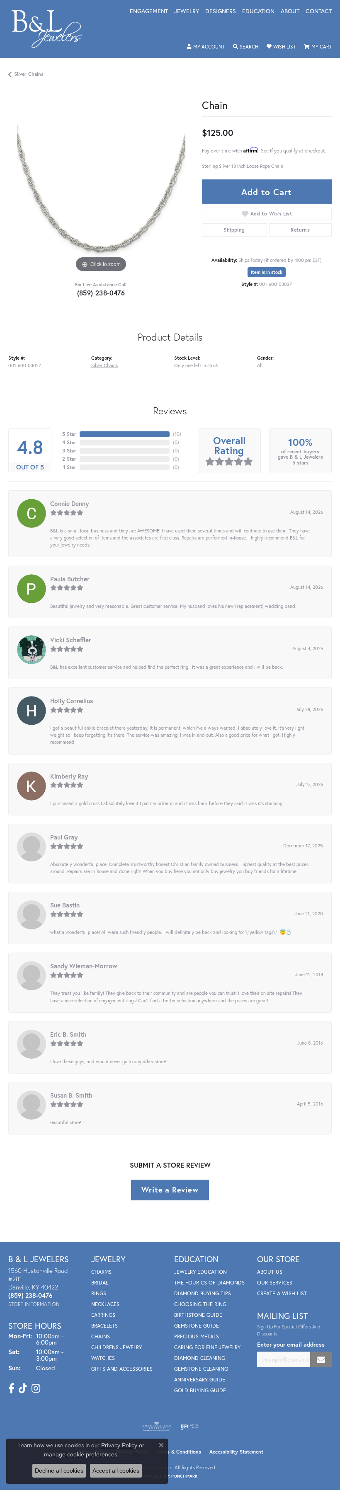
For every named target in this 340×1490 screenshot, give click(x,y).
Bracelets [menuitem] (104, 1325)
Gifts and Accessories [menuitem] (122, 1368)
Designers (220, 11)
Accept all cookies (115, 1470)
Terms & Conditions (178, 1452)
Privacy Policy (119, 1445)
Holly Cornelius (71, 701)
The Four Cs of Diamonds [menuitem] (209, 1282)
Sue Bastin (65, 905)
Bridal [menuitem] (99, 1282)
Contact (319, 11)
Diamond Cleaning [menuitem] (199, 1358)
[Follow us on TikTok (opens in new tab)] (23, 1388)
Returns (300, 230)
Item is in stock (266, 272)
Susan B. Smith (71, 1095)
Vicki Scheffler (70, 640)
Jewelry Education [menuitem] (200, 1271)
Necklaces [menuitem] (105, 1304)
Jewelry (186, 11)
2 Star (69, 459)
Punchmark (184, 1476)
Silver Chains (29, 74)
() (177, 434)
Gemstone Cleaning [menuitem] (201, 1368)
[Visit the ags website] (156, 1426)
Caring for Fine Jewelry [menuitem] (207, 1347)
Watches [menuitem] (103, 1358)
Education (258, 11)
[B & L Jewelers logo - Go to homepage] (51, 29)
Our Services (274, 1282)
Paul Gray (64, 837)
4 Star (69, 442)
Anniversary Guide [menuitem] (199, 1379)
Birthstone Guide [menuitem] (198, 1314)
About (290, 11)
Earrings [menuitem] (103, 1314)
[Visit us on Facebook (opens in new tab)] (11, 1388)
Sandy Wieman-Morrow (83, 966)
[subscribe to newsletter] (321, 1359)
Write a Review (169, 1190)
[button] (206, 47)
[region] (101, 181)
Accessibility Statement (236, 1452)
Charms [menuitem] (101, 1271)
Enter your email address (291, 1344)
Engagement (149, 11)
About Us (269, 1271)
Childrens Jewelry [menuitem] (116, 1347)
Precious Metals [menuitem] (196, 1336)
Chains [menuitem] (100, 1336)
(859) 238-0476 (101, 292)
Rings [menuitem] (98, 1293)
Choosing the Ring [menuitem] (200, 1304)
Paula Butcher (70, 579)
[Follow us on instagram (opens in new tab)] (36, 1388)
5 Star (69, 434)
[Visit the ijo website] (189, 1426)
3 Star (69, 450)
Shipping (234, 230)
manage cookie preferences (80, 1454)
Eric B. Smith (68, 1034)
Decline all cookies (59, 1470)
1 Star (69, 467)
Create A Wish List (282, 1293)
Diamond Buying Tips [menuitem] (202, 1293)
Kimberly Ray (69, 776)
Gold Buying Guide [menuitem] (200, 1390)
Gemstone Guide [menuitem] (196, 1325)
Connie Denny (69, 503)
